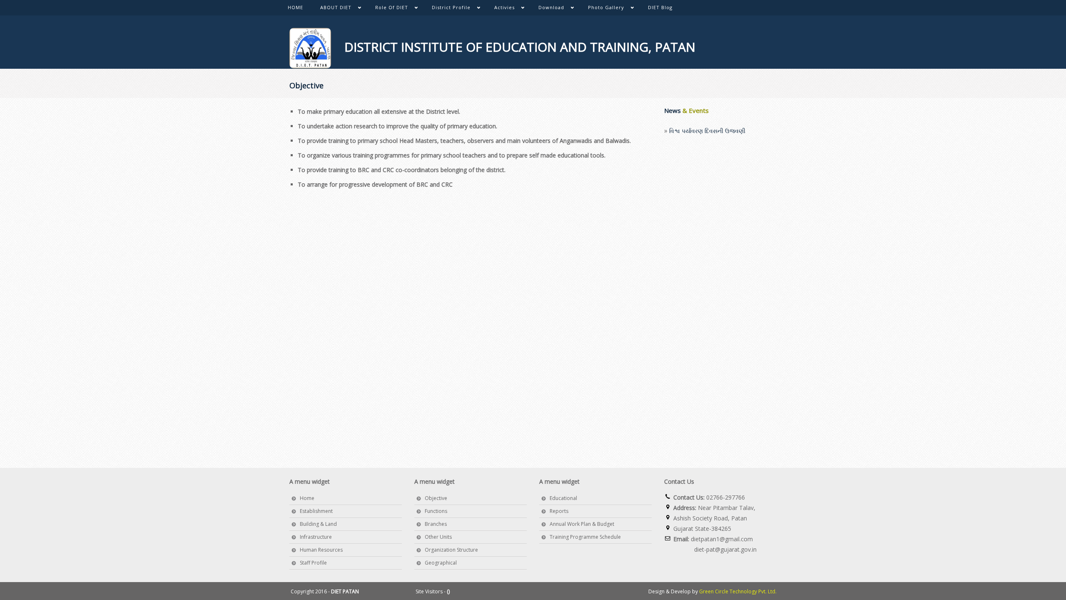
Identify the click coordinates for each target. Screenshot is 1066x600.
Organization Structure (451, 549)
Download (547, 9)
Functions (436, 511)
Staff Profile (313, 562)
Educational (563, 498)
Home (307, 498)
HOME (295, 7)
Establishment (316, 511)
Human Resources (321, 549)
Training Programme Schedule (585, 536)
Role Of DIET (387, 9)
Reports (559, 511)
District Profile (447, 9)
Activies (500, 9)
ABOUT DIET (331, 9)
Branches (436, 524)
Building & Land (318, 524)
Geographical (441, 562)
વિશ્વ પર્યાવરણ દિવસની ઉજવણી (707, 126)
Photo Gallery (601, 9)
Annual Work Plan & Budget (582, 524)
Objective (436, 498)
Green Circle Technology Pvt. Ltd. (738, 591)
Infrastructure (316, 536)
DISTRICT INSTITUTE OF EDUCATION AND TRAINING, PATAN (513, 46)
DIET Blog (660, 7)
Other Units (438, 536)
